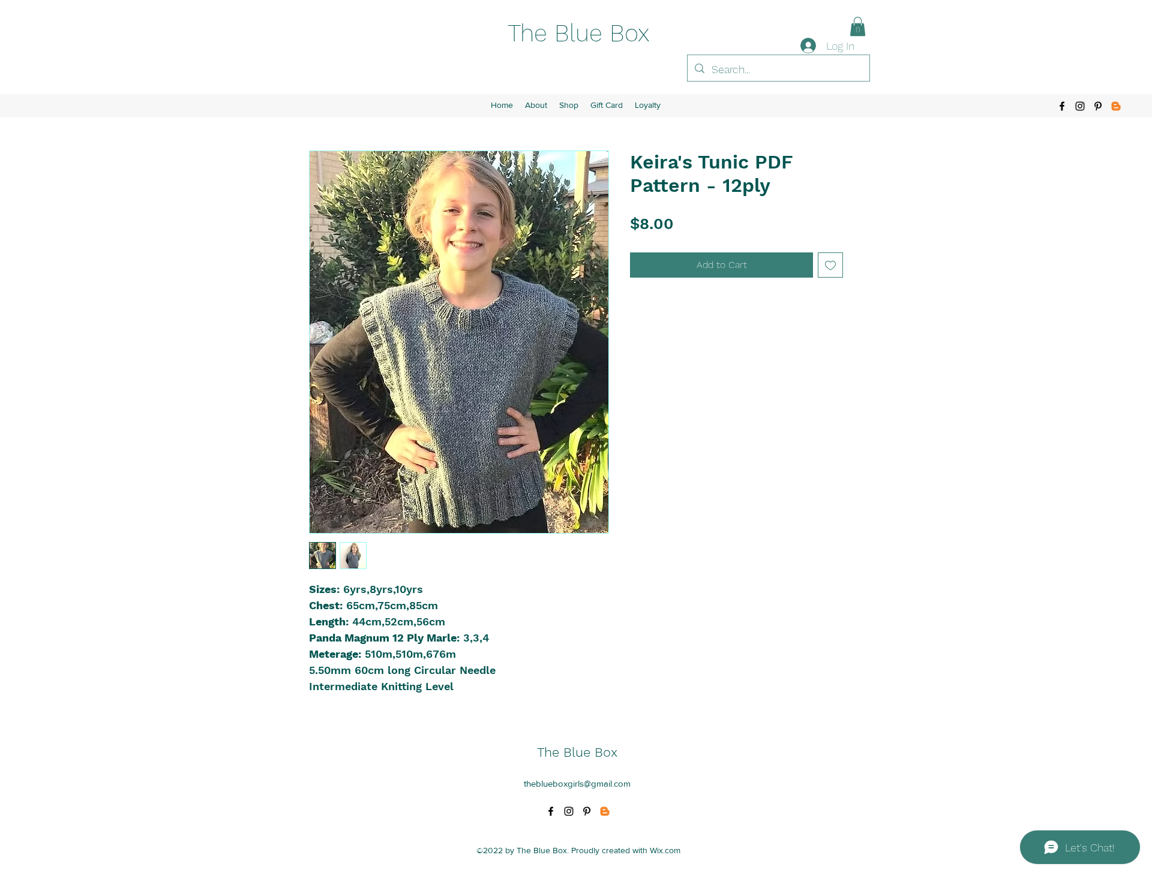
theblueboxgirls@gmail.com (577, 783)
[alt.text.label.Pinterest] (1098, 106)
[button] (858, 26)
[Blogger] (1116, 106)
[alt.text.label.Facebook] (1062, 106)
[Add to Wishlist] (830, 265)
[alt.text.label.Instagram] (1080, 106)
